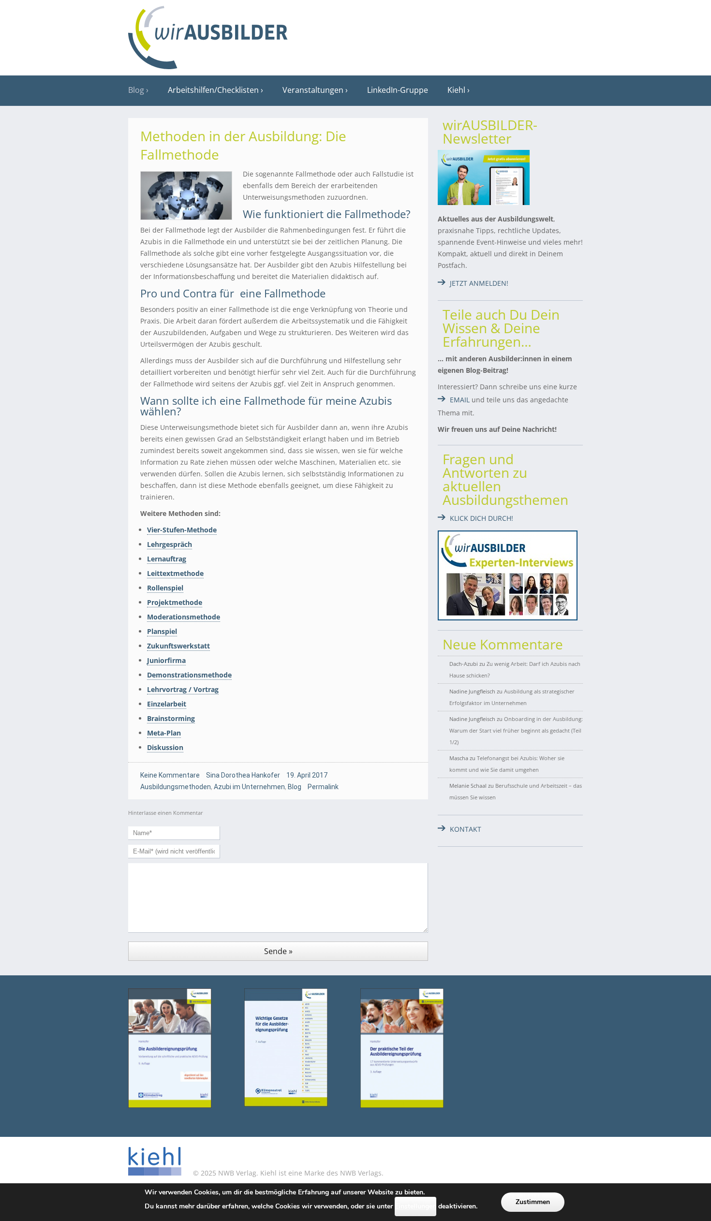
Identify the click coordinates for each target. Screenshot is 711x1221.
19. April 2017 (306, 775)
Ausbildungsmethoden (175, 787)
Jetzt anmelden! (479, 283)
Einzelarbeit (166, 703)
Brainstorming (171, 718)
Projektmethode (174, 602)
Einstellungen (415, 1206)
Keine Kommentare (170, 775)
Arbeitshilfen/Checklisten (213, 90)
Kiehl (456, 90)
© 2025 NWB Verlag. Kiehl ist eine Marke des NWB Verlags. (287, 1172)
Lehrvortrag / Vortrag (183, 689)
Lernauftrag (166, 558)
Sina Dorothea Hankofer (243, 775)
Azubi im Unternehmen (249, 787)
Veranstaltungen (312, 90)
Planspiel (162, 631)
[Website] (208, 34)
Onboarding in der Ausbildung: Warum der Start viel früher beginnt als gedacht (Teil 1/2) (516, 730)
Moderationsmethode (183, 616)
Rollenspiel (165, 587)
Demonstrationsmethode (189, 674)
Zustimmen (533, 1201)
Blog (136, 90)
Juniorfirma (166, 660)
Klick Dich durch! (481, 518)
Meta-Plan (164, 732)
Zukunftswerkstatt (178, 645)
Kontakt (465, 829)
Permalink (323, 787)
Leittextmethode (175, 573)
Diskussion (165, 747)
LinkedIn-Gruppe (397, 90)
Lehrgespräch (169, 544)
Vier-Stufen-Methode (182, 529)
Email (460, 399)
